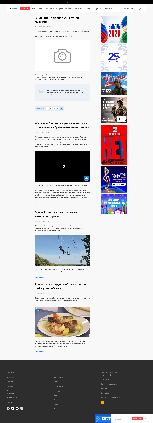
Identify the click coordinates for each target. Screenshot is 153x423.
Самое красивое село (109, 384)
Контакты (10, 386)
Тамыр (76, 2)
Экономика (78, 9)
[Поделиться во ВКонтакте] (50, 108)
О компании (11, 377)
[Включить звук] (86, 178)
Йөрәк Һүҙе (105, 380)
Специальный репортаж (54, 9)
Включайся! (105, 393)
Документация (12, 398)
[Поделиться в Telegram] (58, 108)
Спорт (96, 9)
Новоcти (9, 2)
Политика (108, 9)
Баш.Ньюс (10, 373)
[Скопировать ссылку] (61, 108)
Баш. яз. (130, 9)
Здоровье (88, 9)
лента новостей (37, 9)
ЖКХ (101, 9)
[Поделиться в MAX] (47, 108)
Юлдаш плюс (53, 2)
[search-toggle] (144, 9)
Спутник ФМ (29, 2)
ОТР (55, 409)
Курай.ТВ (96, 2)
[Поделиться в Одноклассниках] (54, 108)
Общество (68, 9)
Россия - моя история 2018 (110, 398)
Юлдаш (41, 2)
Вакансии (10, 382)
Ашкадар (66, 2)
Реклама (10, 402)
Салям (86, 2)
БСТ (19, 2)
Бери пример (105, 389)
